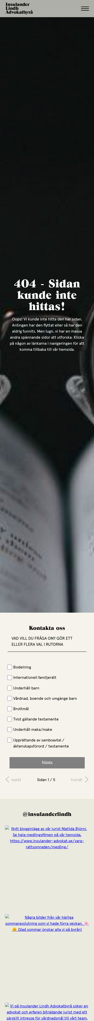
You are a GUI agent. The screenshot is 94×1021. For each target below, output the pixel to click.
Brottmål (21, 708)
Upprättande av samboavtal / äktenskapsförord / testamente (41, 743)
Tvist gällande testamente (36, 718)
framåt (76, 779)
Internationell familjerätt (34, 677)
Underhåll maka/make (32, 729)
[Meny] (85, 9)
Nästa (47, 762)
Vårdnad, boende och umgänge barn (45, 698)
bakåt (16, 779)
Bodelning (22, 666)
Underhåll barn (26, 687)
